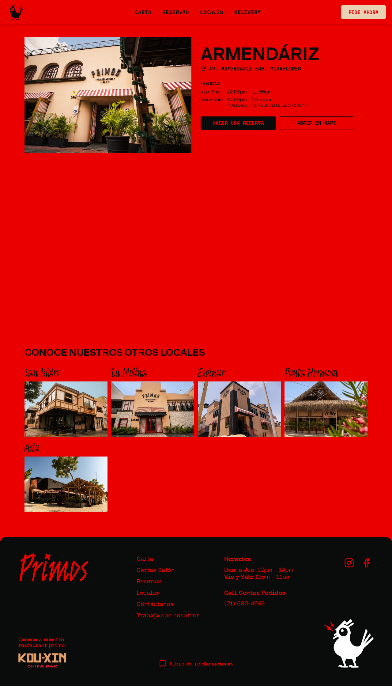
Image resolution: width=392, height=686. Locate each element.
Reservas (150, 581)
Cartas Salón (156, 570)
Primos (53, 568)
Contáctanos (155, 604)
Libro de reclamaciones (202, 663)
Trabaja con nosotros (168, 615)
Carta (145, 558)
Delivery (247, 12)
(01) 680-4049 (244, 603)
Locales (148, 592)
